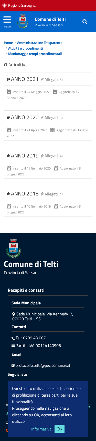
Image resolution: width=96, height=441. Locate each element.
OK (59, 429)
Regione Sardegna (22, 5)
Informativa (41, 429)
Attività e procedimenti (25, 48)
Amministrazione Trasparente (39, 42)
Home (8, 42)
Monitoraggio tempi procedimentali (35, 54)
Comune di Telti (50, 19)
